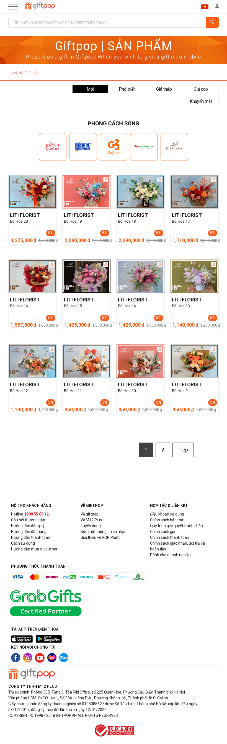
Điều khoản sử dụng (167, 514)
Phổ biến (127, 89)
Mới (90, 89)
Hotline (30, 514)
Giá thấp (164, 89)
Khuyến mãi (201, 101)
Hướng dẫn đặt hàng (29, 531)
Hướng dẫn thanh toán (30, 537)
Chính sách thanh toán (169, 537)
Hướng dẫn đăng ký (28, 526)
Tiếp (183, 450)
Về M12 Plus (91, 520)
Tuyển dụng (91, 526)
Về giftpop (90, 514)
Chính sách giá (162, 531)
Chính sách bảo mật (167, 520)
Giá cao (201, 89)
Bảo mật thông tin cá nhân (104, 531)
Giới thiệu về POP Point (100, 537)
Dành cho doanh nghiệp (170, 555)
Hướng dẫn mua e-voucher (34, 549)
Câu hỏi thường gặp (28, 520)
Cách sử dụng (23, 543)
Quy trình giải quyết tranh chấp (176, 526)
